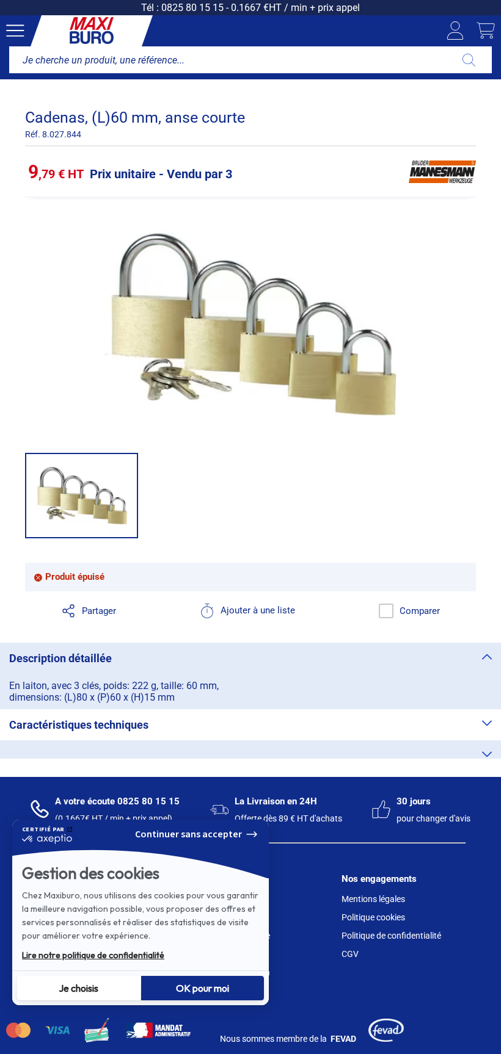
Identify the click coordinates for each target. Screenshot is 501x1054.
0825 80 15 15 (192, 7)
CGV (350, 954)
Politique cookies (373, 917)
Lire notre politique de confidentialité (93, 955)
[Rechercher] (469, 60)
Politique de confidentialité (391, 935)
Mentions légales (373, 899)
